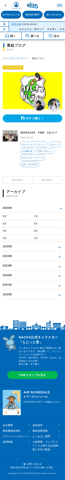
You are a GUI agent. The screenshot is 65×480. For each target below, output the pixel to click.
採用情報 (8, 441)
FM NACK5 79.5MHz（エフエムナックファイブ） (32, 5)
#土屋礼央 (27, 151)
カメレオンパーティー (16, 58)
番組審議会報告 (11, 430)
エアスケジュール (11, 15)
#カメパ (55, 144)
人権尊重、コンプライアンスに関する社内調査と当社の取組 (45, 445)
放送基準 (37, 425)
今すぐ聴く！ (35, 118)
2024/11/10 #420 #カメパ (38, 132)
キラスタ (16, 24)
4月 (5, 230)
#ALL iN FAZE (29, 164)
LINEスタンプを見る (32, 374)
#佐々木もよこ (45, 151)
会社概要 (8, 425)
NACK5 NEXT (32, 15)
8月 (5, 216)
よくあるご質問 (41, 436)
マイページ (16, 8)
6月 (5, 223)
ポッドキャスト (54, 15)
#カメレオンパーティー (33, 144)
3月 (36, 230)
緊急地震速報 (40, 430)
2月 (5, 238)
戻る (5, 5)
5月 (36, 223)
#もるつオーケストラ (32, 158)
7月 (36, 216)
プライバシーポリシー (15, 436)
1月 (36, 238)
